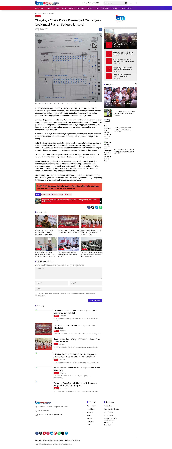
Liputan (89, 424)
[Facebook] (89, 207)
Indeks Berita (108, 406)
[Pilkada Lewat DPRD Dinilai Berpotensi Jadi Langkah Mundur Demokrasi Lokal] (46, 221)
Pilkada (38, 16)
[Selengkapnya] (136, 84)
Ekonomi (90, 412)
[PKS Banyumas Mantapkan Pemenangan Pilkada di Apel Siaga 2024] (68, 244)
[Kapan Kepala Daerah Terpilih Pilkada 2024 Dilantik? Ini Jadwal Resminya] (91, 221)
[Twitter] (92, 207)
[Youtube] (55, 433)
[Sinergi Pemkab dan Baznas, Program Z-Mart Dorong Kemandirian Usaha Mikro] (108, 129)
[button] (126, 3)
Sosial (89, 415)
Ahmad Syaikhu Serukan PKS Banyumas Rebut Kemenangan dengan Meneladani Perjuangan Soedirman (124, 60)
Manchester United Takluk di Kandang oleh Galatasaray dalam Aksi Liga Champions (122, 68)
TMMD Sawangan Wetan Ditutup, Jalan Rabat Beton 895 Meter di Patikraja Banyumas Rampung (125, 112)
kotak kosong (58, 194)
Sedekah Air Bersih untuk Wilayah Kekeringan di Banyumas (110, 421)
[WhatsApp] (100, 207)
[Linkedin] (51, 433)
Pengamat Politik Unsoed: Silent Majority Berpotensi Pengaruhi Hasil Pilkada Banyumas (91, 254)
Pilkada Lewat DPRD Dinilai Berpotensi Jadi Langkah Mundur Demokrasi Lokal (44, 232)
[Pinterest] (44, 433)
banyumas (46, 194)
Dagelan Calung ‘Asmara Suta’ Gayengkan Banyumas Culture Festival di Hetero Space (124, 151)
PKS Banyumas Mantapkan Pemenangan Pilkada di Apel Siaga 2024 (67, 254)
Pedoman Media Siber (111, 409)
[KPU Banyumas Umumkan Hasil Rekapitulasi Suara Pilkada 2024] (68, 221)
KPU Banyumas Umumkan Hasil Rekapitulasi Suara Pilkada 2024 (68, 231)
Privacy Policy (109, 412)
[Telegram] (96, 207)
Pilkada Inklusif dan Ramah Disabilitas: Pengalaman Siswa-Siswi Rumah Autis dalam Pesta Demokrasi (45, 255)
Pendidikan (90, 409)
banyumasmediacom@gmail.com (51, 415)
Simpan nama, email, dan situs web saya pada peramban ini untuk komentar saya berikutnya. (66, 295)
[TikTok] (62, 433)
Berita (84, 226)
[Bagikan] (100, 29)
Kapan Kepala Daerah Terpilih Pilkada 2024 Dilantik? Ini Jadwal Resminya (91, 232)
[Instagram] (48, 433)
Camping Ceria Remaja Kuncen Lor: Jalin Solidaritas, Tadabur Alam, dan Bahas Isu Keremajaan (123, 53)
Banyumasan (91, 406)
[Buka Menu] (135, 3)
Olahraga (90, 421)
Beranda (38, 440)
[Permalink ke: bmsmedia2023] (37, 29)
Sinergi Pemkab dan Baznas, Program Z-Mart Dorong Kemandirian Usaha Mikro (123, 128)
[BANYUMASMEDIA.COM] (47, 3)
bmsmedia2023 (44, 29)
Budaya (89, 418)
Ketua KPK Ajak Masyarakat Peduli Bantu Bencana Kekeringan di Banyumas (122, 76)
